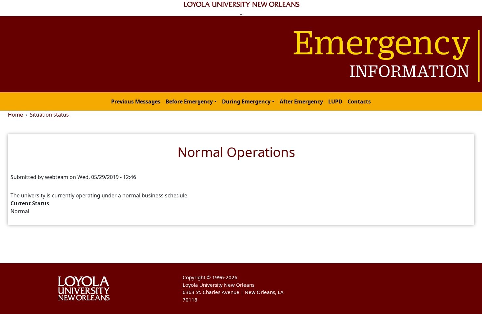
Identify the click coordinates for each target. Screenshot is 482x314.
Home (15, 114)
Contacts (359, 101)
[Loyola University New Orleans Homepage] (241, 8)
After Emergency (301, 101)
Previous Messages (135, 101)
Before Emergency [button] (189, 101)
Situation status (49, 114)
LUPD (335, 101)
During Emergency (246, 101)
